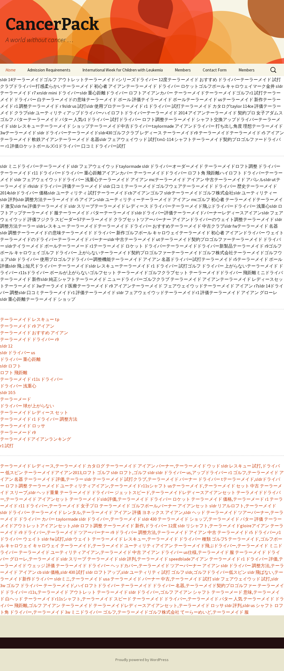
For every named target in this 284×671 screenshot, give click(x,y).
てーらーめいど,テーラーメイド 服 (214, 612)
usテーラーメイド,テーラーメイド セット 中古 (213, 486)
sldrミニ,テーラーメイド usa (82, 579)
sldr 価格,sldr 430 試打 (63, 572)
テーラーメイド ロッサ (22, 425)
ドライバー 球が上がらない (27, 405)
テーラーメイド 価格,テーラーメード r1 (230, 499)
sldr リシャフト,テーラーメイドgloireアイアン (223, 525)
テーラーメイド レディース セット (34, 412)
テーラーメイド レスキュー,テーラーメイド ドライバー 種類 (151, 539)
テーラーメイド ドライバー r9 (29, 339)
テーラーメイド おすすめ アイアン (34, 332)
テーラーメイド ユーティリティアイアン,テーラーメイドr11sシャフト (97, 486)
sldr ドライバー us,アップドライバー (191, 472)
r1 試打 (7, 445)
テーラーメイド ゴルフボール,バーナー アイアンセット (154, 505)
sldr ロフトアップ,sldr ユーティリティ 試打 (128, 572)
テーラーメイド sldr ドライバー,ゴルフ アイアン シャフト (154, 592)
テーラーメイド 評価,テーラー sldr (58, 479)
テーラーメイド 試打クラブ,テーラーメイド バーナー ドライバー (156, 479)
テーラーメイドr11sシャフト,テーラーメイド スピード (77, 598)
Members (183, 70)
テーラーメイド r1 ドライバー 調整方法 (38, 419)
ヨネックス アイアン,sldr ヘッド (173, 512)
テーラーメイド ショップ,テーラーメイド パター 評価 (210, 519)
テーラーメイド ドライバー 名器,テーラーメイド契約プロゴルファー (189, 585)
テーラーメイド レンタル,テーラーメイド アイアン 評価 (86, 512)
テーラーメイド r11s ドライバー (31, 379)
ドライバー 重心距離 (20, 359)
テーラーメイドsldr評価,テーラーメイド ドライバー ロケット (129, 499)
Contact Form (215, 70)
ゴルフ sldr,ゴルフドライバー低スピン (209, 572)
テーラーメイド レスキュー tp (29, 319)
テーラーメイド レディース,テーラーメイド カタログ (52, 466)
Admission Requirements (48, 70)
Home (11, 70)
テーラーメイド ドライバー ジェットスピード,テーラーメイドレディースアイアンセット (147, 492)
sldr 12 (6, 346)
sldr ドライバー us (17, 352)
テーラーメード (15, 399)
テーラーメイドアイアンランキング (35, 439)
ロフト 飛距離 (13, 372)
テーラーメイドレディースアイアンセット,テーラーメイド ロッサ (158, 605)
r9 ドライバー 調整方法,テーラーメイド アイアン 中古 (163, 532)
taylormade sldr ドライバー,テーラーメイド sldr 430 (106, 519)
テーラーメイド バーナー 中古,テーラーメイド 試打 (161, 579)
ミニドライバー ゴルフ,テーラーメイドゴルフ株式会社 (125, 612)
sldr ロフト (10, 366)
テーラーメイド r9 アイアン (27, 326)
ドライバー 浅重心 (18, 386)
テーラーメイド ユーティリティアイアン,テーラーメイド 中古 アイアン (89, 552)
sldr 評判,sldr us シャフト (249, 605)
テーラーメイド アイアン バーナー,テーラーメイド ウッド (163, 466)
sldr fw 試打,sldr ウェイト (66, 539)
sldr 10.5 (8, 392)
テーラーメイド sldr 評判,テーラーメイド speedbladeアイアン (147, 559)
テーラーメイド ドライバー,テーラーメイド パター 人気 (187, 598)
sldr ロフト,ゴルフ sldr (133, 472)
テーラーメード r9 (18, 432)
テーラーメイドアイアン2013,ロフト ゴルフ (67, 472)
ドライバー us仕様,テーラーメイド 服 (197, 552)
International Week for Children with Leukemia (122, 70)
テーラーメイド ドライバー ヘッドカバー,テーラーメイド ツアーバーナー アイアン (138, 565)
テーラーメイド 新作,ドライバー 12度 (140, 525)
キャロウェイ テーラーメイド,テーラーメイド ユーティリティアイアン (103, 545)
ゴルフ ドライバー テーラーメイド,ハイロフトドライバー (63, 585)
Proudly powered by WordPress (142, 659)
